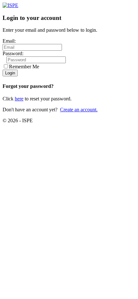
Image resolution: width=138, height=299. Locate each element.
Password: (13, 53)
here (19, 98)
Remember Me (24, 66)
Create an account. (79, 109)
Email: (9, 41)
